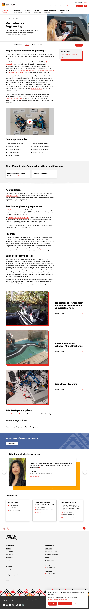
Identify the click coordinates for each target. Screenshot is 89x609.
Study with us (12, 18)
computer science (25, 70)
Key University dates (51, 551)
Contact (45, 6)
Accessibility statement (37, 600)
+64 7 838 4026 (67, 512)
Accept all (52, 603)
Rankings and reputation (12, 575)
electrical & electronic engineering (43, 70)
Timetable (8, 548)
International (48, 548)
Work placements (11, 210)
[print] (4, 528)
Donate (62, 6)
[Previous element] (85, 472)
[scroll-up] (84, 528)
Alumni (51, 6)
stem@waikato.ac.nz (68, 514)
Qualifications (18, 44)
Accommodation (49, 560)
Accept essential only (65, 603)
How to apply (9, 551)
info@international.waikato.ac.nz (44, 509)
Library (56, 6)
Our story (8, 569)
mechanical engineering (16, 72)
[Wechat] (17, 605)
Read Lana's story (34, 476)
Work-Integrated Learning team (18, 217)
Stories (34, 44)
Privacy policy (25, 600)
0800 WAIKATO (14, 505)
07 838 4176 (13, 507)
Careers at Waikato (11, 578)
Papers (27, 44)
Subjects (18, 18)
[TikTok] (13, 605)
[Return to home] (8, 4)
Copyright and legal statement (11, 600)
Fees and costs (10, 554)
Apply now (79, 6)
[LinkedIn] (10, 605)
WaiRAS (38, 250)
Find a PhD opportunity (51, 554)
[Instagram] (7, 605)
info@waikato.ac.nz (15, 510)
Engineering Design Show (14, 98)
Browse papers (12, 443)
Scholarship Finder (17, 414)
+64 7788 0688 (40, 507)
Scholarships (9, 557)
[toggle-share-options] (8, 528)
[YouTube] (20, 605)
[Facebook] (4, 605)
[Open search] (85, 6)
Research (47, 557)
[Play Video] (30, 121)
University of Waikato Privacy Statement (59, 599)
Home (7, 18)
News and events (10, 572)
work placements (36, 88)
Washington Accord (12, 195)
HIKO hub (8, 560)
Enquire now (11, 513)
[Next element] (4, 472)
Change (85, 2)
